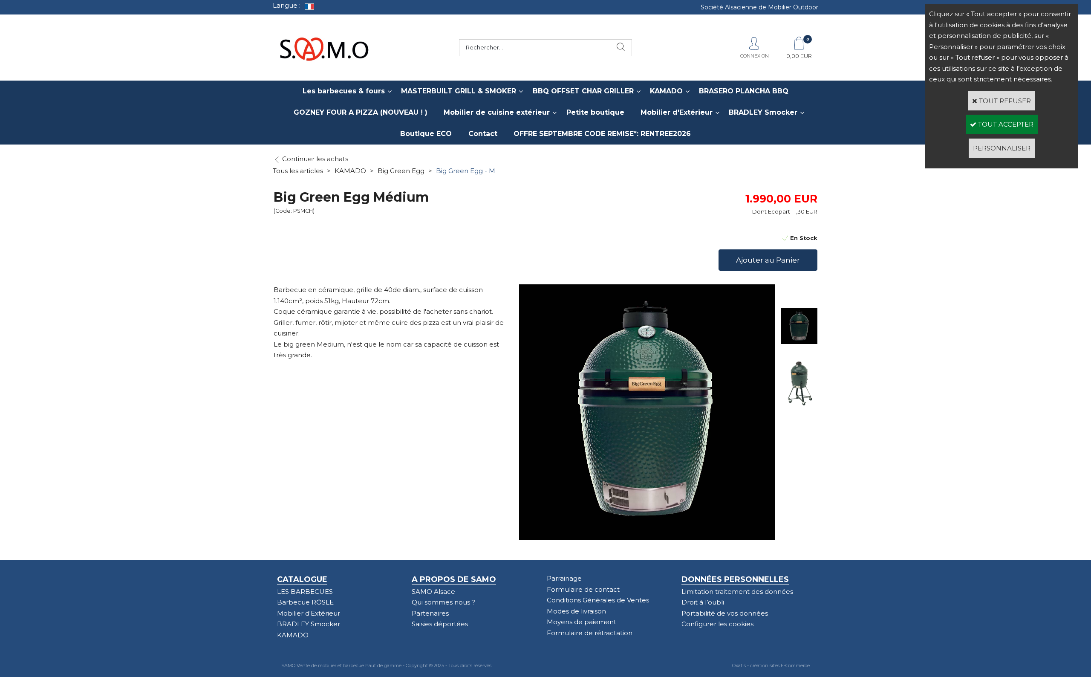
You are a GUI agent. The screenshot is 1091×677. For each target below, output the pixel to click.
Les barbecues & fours (344, 91)
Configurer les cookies (717, 624)
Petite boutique (595, 112)
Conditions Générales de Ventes (598, 600)
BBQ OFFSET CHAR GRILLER (583, 91)
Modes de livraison (576, 611)
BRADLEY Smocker (763, 112)
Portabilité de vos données (724, 613)
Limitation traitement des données (737, 591)
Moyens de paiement (581, 622)
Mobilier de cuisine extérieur (497, 112)
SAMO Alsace (433, 591)
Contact (482, 134)
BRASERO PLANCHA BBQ (743, 91)
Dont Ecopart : (772, 211)
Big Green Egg (401, 171)
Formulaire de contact (583, 589)
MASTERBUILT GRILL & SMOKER (458, 91)
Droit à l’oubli (702, 602)
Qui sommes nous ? (443, 602)
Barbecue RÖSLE (305, 602)
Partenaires (430, 613)
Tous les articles (298, 171)
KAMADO (666, 91)
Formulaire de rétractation (589, 633)
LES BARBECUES (305, 591)
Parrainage (564, 578)
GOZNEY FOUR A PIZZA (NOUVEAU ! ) (360, 112)
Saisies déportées (440, 624)
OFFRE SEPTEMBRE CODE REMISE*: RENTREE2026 (602, 134)
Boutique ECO (426, 134)
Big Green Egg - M (465, 171)
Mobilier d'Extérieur (677, 112)
